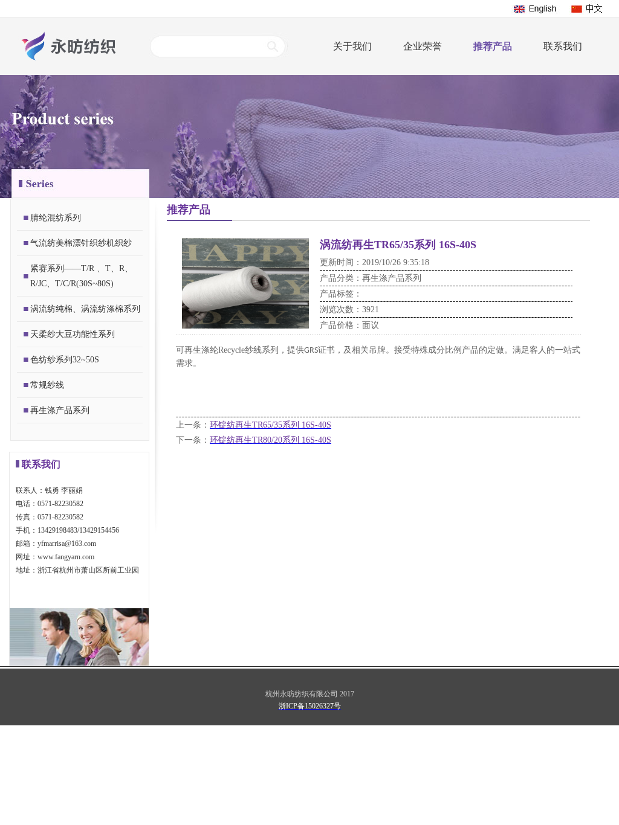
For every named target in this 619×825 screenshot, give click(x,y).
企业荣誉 (422, 46)
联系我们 (562, 46)
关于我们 (352, 46)
